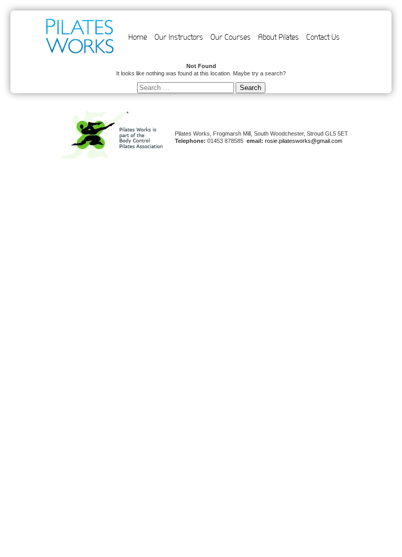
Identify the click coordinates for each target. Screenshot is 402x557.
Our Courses (230, 37)
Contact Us (323, 37)
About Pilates (278, 37)
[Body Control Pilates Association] (111, 158)
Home (137, 37)
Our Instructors (178, 37)
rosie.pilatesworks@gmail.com (303, 141)
